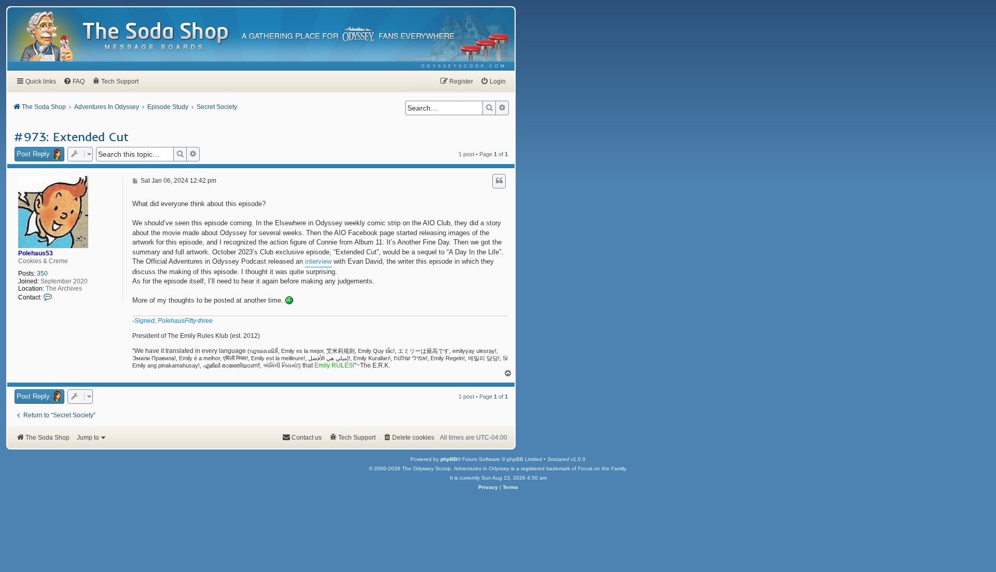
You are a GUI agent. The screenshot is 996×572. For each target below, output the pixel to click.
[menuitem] (464, 66)
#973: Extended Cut (71, 136)
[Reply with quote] (499, 181)
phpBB (448, 459)
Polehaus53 (35, 253)
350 (42, 273)
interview (318, 261)
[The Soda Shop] (156, 36)
